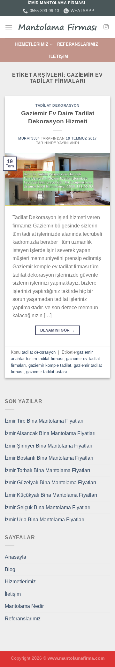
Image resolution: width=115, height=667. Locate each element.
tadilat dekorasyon (57, 105)
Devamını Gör (57, 330)
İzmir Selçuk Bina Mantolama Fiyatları (47, 507)
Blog (10, 569)
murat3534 (29, 138)
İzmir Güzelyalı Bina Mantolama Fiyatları (50, 482)
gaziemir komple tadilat (49, 365)
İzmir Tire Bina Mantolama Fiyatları (44, 421)
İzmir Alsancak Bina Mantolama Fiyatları (50, 433)
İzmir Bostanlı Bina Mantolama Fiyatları (49, 458)
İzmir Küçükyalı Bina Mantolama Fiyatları (51, 495)
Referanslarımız (77, 44)
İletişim (58, 56)
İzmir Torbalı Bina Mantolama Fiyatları (47, 470)
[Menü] (8, 27)
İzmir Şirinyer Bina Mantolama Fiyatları (48, 445)
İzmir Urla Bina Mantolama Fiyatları (44, 519)
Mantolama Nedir (24, 606)
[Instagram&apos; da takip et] (106, 27)
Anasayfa (15, 557)
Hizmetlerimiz (31, 44)
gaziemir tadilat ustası (46, 371)
